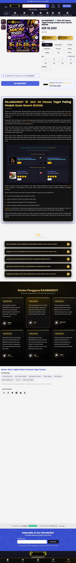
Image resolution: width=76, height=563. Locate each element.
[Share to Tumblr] (25, 392)
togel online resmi (27, 122)
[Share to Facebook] (8, 392)
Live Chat (68, 561)
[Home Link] (14, 6)
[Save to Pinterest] (16, 392)
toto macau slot (66, 113)
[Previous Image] (9, 37)
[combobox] (34, 6)
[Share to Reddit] (20, 392)
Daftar (38, 561)
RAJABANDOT (20, 83)
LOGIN (65, 37)
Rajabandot (8, 208)
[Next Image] (36, 37)
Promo (7, 561)
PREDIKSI (53, 561)
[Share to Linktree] (12, 392)
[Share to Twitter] (4, 392)
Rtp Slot (19, 162)
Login (23, 561)
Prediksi (19, 179)
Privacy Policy (34, 545)
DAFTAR (49, 37)
